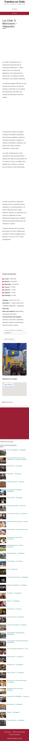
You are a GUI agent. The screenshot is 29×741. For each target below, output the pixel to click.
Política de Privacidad (19, 732)
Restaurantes (8, 402)
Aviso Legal (7, 732)
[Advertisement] (14, 45)
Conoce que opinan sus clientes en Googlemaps (13, 331)
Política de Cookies (14, 734)
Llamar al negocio (9, 339)
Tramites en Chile (14, 1)
